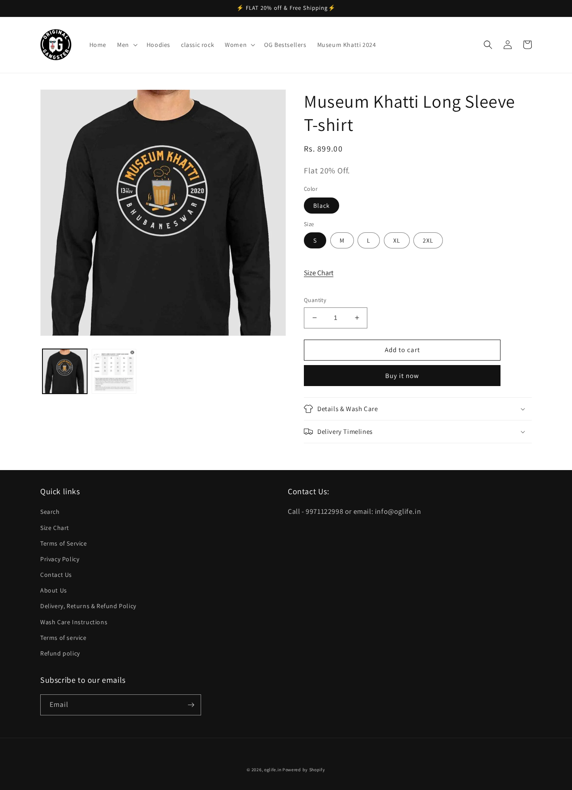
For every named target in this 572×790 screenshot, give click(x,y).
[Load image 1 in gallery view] (64, 371)
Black (321, 206)
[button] (126, 44)
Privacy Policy (59, 559)
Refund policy (60, 653)
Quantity (315, 300)
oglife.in (272, 770)
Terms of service (63, 638)
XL (396, 240)
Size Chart (318, 272)
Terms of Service (63, 543)
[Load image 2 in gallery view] (114, 371)
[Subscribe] (191, 704)
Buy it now (402, 375)
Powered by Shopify (303, 770)
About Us (53, 590)
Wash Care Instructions (73, 622)
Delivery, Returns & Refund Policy (88, 606)
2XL (428, 240)
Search (50, 512)
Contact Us (56, 575)
